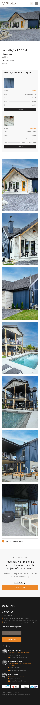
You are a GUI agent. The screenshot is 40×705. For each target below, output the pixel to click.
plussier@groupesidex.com (18, 657)
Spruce (34, 90)
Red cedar (33, 128)
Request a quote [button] (11, 639)
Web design (20, 694)
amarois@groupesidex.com (18, 681)
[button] (36, 3)
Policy (3, 692)
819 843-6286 (8, 615)
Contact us (12, 633)
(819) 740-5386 (15, 679)
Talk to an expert (20, 587)
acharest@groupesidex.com (18, 670)
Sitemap (17, 692)
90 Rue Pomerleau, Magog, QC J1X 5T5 (16, 618)
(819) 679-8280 (15, 655)
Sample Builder (18, 583)
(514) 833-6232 (15, 668)
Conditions (10, 692)
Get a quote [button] (20, 109)
